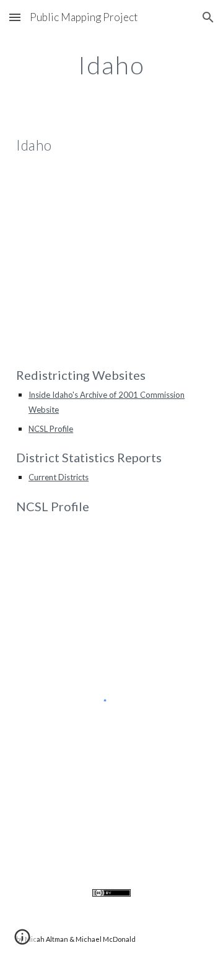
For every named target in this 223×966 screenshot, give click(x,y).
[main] (111, 65)
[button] (15, 17)
